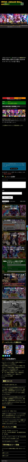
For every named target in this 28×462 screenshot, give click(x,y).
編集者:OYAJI (23, 57)
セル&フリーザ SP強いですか (9, 411)
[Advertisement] (14, 42)
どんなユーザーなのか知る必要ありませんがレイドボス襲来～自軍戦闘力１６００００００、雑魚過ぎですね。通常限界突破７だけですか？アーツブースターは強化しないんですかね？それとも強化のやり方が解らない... (13, 400)
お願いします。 (5, 453)
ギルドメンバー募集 (9, 427)
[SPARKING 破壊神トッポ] (17, 18)
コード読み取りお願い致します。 (10, 384)
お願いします (5, 455)
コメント (5, 180)
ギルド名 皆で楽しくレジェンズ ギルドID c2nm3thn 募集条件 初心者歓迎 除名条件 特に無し (14, 432)
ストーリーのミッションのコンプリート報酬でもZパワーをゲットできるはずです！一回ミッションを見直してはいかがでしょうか (14, 421)
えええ (3, 377)
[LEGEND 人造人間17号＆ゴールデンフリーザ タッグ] (10, 18)
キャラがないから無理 (7, 376)
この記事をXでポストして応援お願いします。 (13, 125)
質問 (4, 407)
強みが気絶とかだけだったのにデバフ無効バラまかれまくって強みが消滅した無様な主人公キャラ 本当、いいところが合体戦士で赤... (13, 367)
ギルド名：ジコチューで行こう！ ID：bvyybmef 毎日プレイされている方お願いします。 (14, 437)
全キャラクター (14, 23)
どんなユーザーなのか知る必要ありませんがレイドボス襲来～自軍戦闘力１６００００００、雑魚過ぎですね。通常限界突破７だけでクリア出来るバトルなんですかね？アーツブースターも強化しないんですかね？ (13, 391)
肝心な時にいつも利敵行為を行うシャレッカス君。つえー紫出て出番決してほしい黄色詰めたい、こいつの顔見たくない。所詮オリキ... (13, 372)
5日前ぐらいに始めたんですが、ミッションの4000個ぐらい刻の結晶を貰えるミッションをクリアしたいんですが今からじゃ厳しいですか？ (14, 415)
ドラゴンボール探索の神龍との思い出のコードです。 (13, 449)
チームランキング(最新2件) (11, 342)
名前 (3, 190)
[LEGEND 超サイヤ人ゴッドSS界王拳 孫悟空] (3, 18)
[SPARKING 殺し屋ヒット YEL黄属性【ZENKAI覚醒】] (23, 18)
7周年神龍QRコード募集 (10, 445)
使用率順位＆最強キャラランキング (10, 119)
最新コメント (8, 381)
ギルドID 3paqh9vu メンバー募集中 (10, 441)
